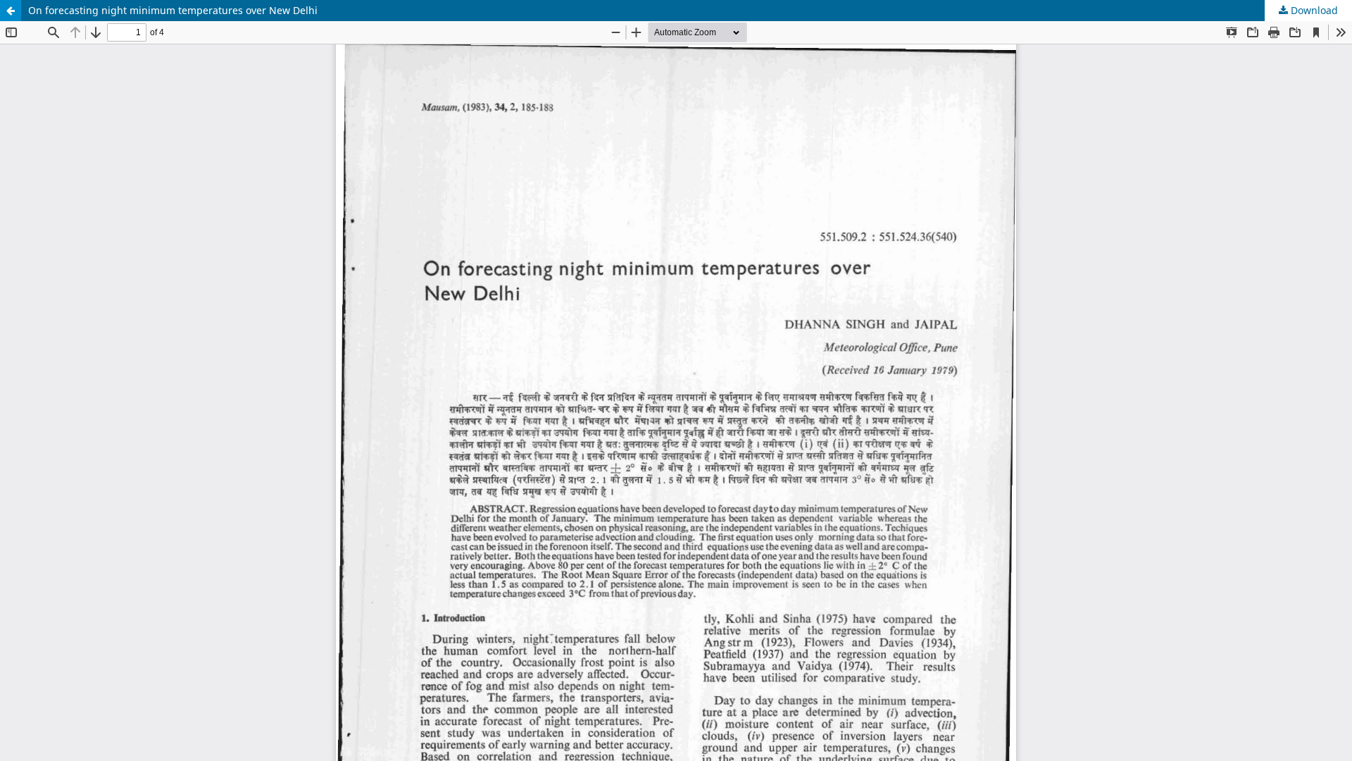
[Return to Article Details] (10, 10)
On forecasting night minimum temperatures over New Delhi (173, 10)
